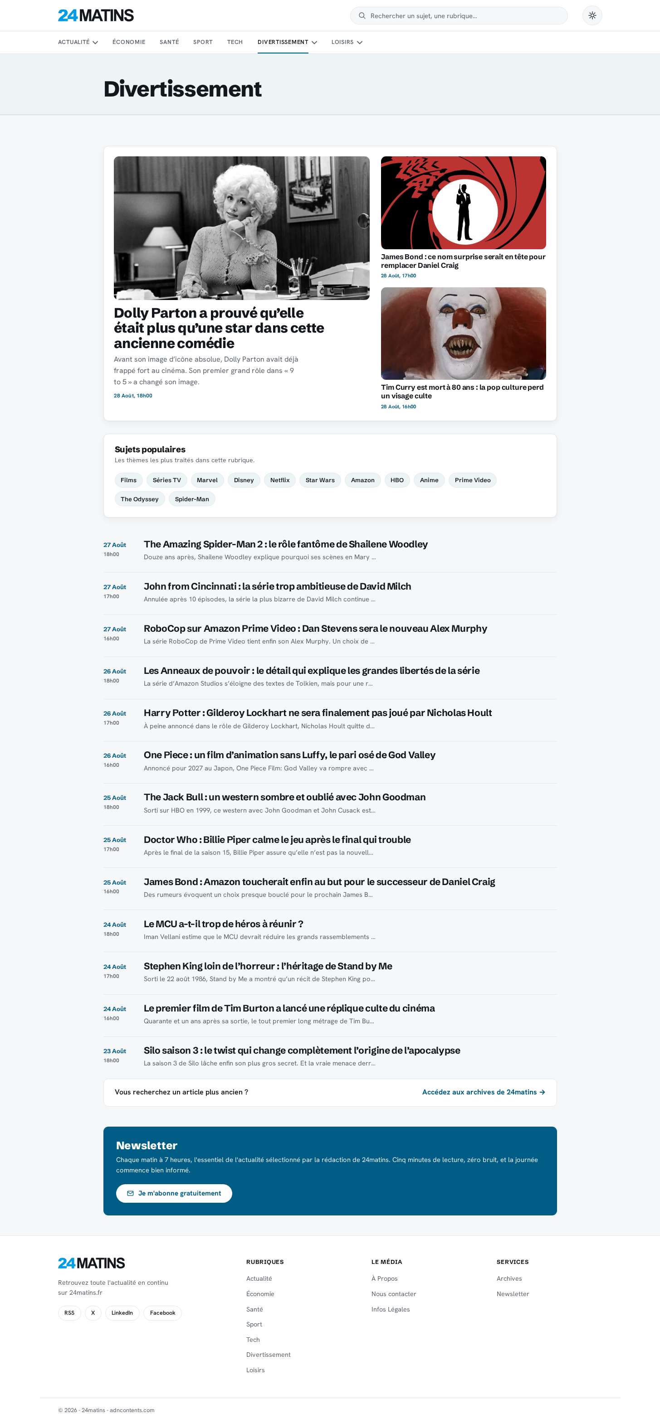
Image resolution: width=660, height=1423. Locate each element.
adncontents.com (132, 1410)
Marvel (207, 480)
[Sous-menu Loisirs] (359, 42)
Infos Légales (391, 1309)
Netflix (280, 480)
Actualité (74, 42)
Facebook (163, 1313)
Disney (244, 480)
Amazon (363, 480)
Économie (128, 42)
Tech (235, 42)
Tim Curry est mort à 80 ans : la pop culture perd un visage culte (462, 391)
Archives (509, 1278)
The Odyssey (140, 499)
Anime (429, 480)
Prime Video (473, 480)
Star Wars (320, 480)
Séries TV (167, 480)
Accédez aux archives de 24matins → (484, 1092)
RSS (69, 1313)
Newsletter (513, 1294)
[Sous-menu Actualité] (95, 42)
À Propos (385, 1278)
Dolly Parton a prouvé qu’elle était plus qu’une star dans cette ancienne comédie (219, 328)
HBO (397, 480)
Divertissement (283, 42)
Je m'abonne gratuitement (179, 1193)
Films (129, 480)
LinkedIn (122, 1313)
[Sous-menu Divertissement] (314, 42)
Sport (203, 42)
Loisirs (343, 42)
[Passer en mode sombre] (592, 15)
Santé (169, 42)
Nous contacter (394, 1294)
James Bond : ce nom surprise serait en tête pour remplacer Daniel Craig (463, 261)
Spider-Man (192, 499)
